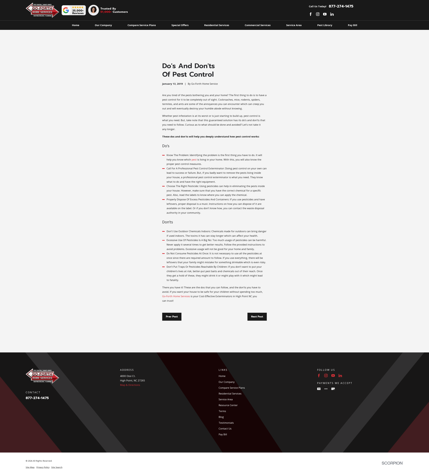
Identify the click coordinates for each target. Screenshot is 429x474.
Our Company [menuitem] (103, 25)
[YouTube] (325, 14)
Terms (222, 411)
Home (222, 376)
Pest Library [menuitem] (324, 25)
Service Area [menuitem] (294, 25)
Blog (221, 417)
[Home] (42, 10)
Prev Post (172, 316)
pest (194, 159)
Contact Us (225, 428)
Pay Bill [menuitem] (352, 25)
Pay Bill (223, 434)
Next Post (257, 316)
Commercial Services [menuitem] (258, 25)
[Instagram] (318, 14)
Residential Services (230, 393)
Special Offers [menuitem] (180, 25)
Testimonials (226, 422)
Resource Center (228, 405)
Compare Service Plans (232, 387)
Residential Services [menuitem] (216, 25)
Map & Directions (130, 385)
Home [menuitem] (75, 25)
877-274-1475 (341, 6)
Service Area (226, 399)
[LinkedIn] (332, 14)
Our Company (227, 382)
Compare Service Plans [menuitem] (142, 25)
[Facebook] (310, 14)
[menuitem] (30, 467)
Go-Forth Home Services (176, 296)
